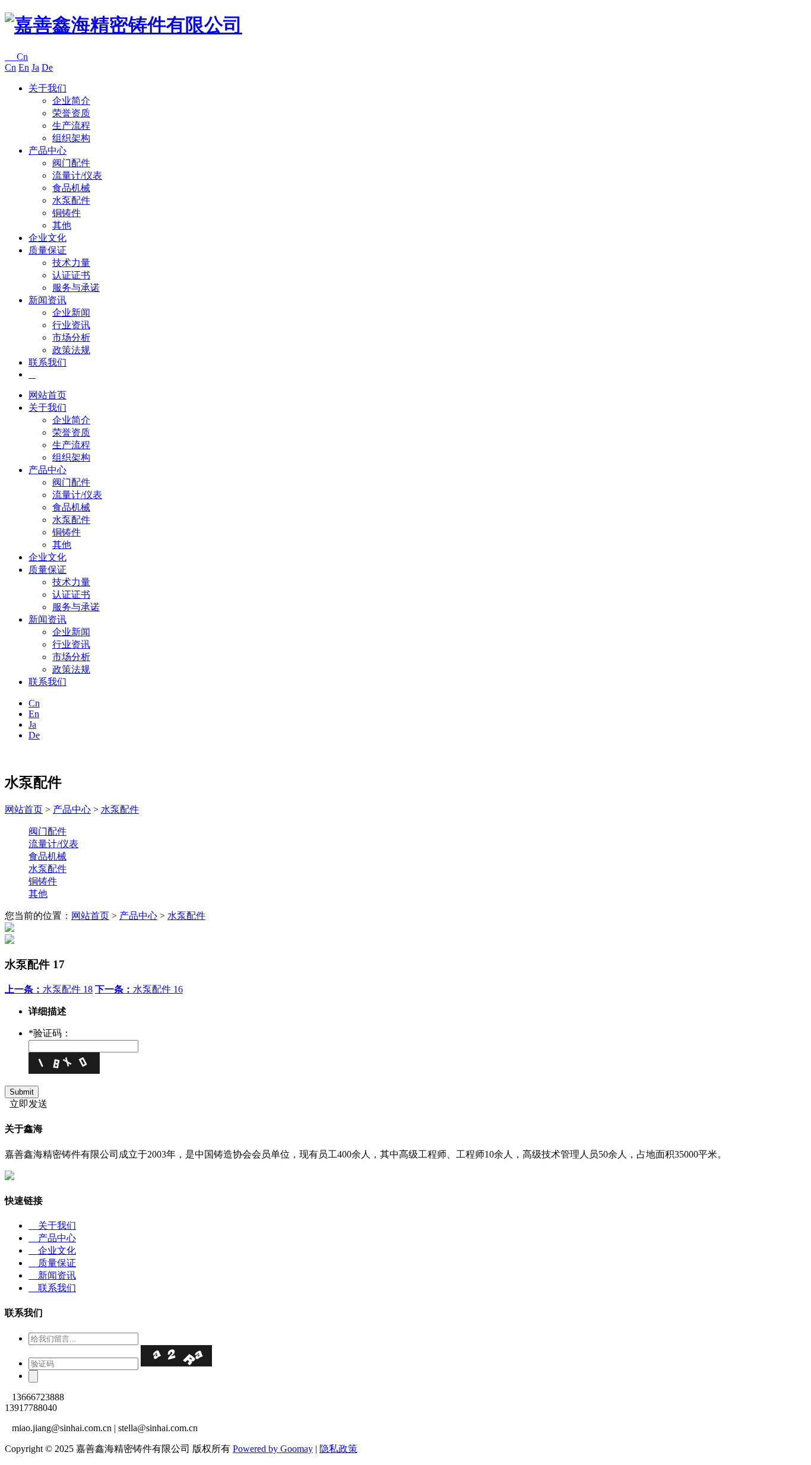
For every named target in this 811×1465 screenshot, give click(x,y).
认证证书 (71, 275)
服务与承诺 (76, 288)
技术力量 (71, 263)
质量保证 (47, 250)
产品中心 (47, 150)
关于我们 (47, 88)
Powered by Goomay (273, 1449)
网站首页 (47, 395)
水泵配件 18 (49, 989)
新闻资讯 (47, 300)
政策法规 (71, 350)
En (23, 67)
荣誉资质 (71, 113)
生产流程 (71, 126)
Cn (16, 57)
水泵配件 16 (139, 989)
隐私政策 (338, 1449)
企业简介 (71, 101)
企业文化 (47, 238)
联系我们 (47, 362)
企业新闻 (71, 312)
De (47, 67)
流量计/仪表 (77, 175)
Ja (35, 67)
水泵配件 (71, 200)
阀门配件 (71, 163)
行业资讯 (71, 325)
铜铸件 (66, 213)
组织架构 (71, 138)
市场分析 (71, 337)
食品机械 (71, 188)
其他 (61, 225)
